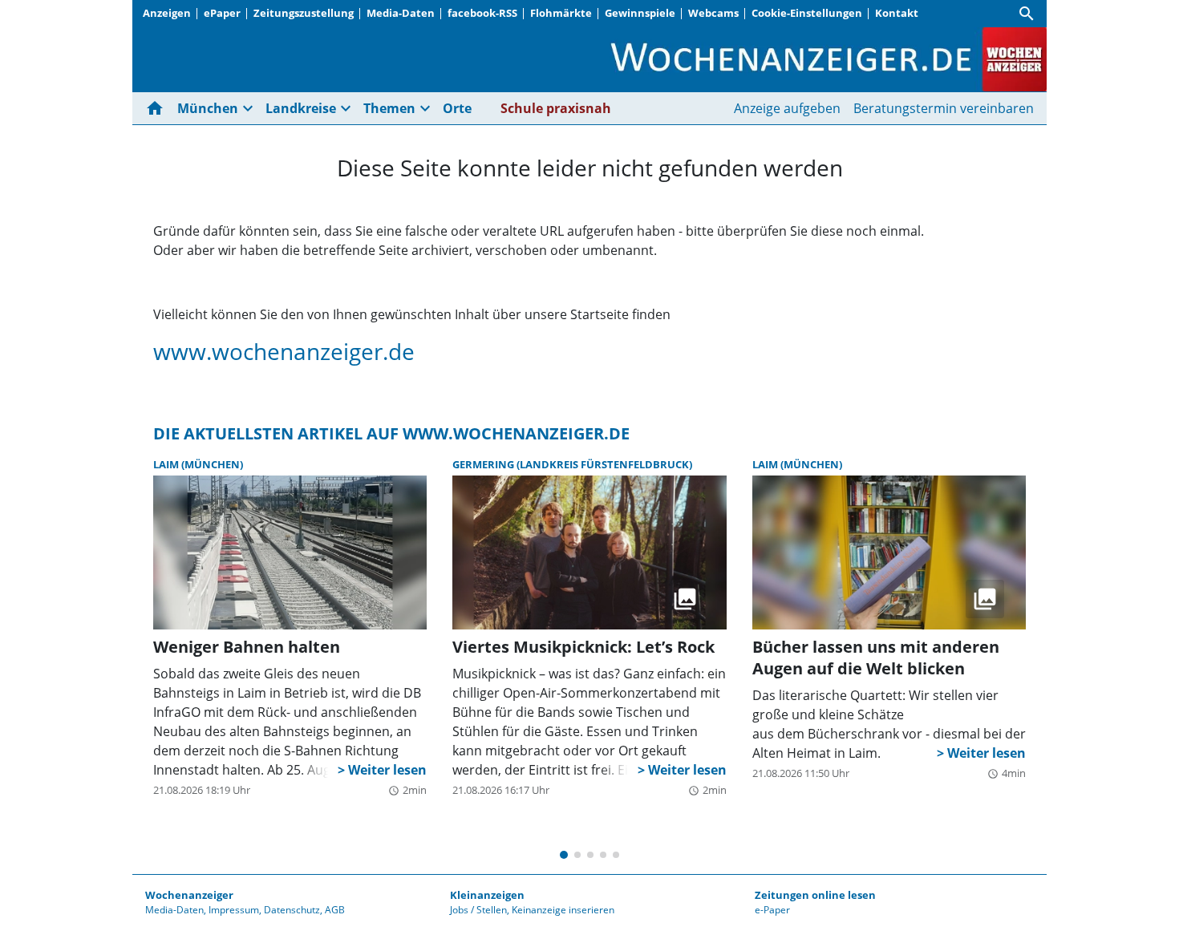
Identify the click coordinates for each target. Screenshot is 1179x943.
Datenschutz (292, 910)
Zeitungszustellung (303, 13)
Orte (457, 108)
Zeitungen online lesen (815, 895)
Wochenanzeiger (189, 895)
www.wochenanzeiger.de (284, 351)
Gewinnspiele (640, 13)
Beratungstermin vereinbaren (943, 108)
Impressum (234, 910)
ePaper (222, 13)
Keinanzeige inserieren (563, 910)
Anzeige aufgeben (787, 108)
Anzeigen (167, 13)
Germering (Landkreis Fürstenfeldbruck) (572, 464)
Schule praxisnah (555, 108)
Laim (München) (198, 464)
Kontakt (896, 13)
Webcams (713, 13)
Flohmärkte (561, 13)
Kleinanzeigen (487, 895)
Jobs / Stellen (478, 910)
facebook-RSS (482, 13)
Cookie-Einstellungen (807, 13)
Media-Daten (401, 13)
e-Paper (772, 910)
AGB (335, 910)
